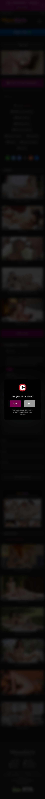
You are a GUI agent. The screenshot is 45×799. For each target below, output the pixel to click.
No (29, 404)
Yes (15, 404)
